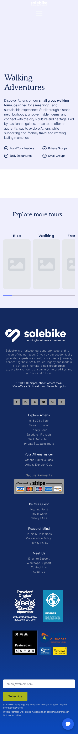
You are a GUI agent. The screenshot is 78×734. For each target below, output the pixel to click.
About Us (39, 571)
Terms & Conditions (39, 534)
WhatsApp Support (39, 563)
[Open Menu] (39, 13)
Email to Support (39, 558)
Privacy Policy (39, 542)
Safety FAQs (39, 518)
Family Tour (39, 430)
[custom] (52, 402)
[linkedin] (34, 402)
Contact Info (39, 567)
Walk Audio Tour (39, 439)
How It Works (39, 513)
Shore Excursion (39, 425)
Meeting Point (39, 509)
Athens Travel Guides (39, 459)
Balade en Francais (39, 434)
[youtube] (43, 402)
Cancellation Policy (39, 538)
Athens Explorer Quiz (39, 464)
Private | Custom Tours (39, 443)
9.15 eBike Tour (39, 420)
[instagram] (25, 402)
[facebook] (17, 402)
